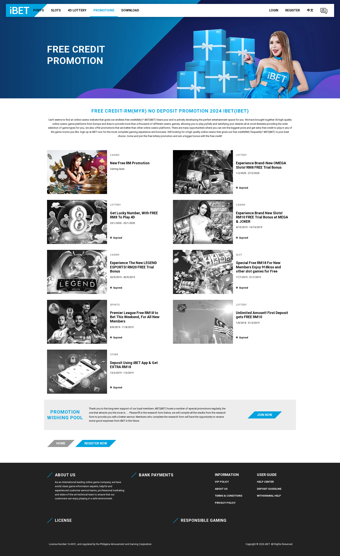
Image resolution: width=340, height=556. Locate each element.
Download (130, 10)
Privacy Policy (225, 502)
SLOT (239, 254)
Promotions (103, 10)
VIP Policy (222, 481)
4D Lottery (77, 10)
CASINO (114, 155)
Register (292, 10)
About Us (221, 488)
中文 (310, 10)
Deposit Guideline (269, 488)
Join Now (264, 415)
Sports (37, 10)
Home (60, 443)
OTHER (114, 354)
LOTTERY (241, 155)
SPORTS (115, 304)
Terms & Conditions (228, 495)
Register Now (95, 443)
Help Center (265, 481)
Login (273, 10)
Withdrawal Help (269, 495)
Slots (56, 10)
